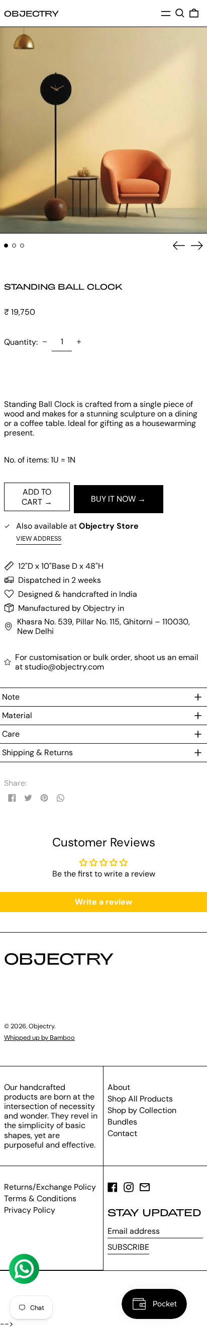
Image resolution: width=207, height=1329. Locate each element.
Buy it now (113, 499)
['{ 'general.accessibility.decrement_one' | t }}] (45, 342)
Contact (122, 1133)
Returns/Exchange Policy (50, 1187)
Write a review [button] (103, 902)
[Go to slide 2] (14, 246)
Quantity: (21, 342)
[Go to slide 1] (6, 246)
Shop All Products (140, 1098)
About (119, 1087)
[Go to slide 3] (22, 246)
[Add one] (79, 342)
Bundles (122, 1122)
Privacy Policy (29, 1210)
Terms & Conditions (40, 1198)
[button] (180, 13)
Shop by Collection (142, 1110)
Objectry (31, 13)
